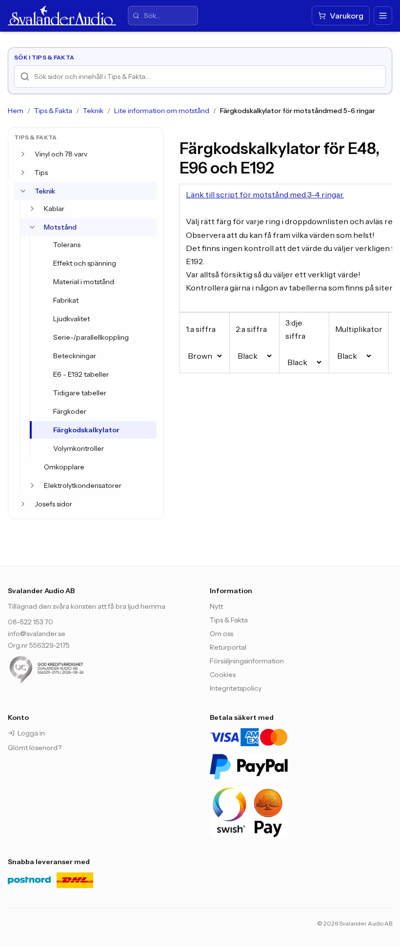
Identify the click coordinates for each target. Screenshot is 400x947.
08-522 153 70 (30, 622)
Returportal (228, 647)
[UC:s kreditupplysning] (66, 669)
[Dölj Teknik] (23, 191)
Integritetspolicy (235, 688)
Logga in (31, 733)
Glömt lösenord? (34, 747)
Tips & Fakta (53, 110)
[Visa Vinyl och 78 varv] (23, 154)
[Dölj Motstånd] (32, 227)
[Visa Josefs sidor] (23, 504)
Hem (15, 110)
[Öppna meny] (383, 15)
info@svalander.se (36, 633)
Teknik (93, 110)
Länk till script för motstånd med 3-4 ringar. (265, 194)
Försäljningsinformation (247, 661)
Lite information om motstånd (161, 110)
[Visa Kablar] (32, 208)
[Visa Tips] (23, 172)
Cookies (223, 674)
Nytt (216, 606)
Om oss (221, 633)
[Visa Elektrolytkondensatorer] (32, 485)
